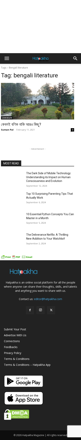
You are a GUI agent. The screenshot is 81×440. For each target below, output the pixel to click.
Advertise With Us (15, 335)
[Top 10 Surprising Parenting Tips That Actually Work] (12, 199)
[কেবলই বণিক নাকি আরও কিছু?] (37, 101)
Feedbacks (10, 347)
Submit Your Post (15, 329)
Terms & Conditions (16, 359)
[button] (6, 58)
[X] (51, 310)
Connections (12, 341)
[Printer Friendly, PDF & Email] (16, 258)
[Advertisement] (40, 26)
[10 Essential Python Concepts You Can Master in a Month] (12, 220)
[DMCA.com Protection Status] (16, 419)
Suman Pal (7, 129)
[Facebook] (30, 310)
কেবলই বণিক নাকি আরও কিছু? (21, 124)
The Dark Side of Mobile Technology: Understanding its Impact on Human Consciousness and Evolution (48, 177)
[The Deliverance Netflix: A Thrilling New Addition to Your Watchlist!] (12, 240)
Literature (7, 117)
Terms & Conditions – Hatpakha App (27, 365)
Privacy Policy (12, 353)
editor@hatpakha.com (48, 299)
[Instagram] (40, 310)
